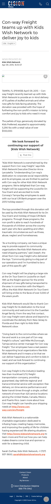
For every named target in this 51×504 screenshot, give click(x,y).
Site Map (19, 496)
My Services (24, 480)
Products (25, 475)
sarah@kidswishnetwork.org (29, 454)
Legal (11, 496)
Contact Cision (25, 472)
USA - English (8, 43)
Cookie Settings (36, 496)
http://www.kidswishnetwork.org (25, 434)
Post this (27, 155)
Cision (29, 500)
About (25, 477)
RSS (27, 496)
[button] (40, 4)
